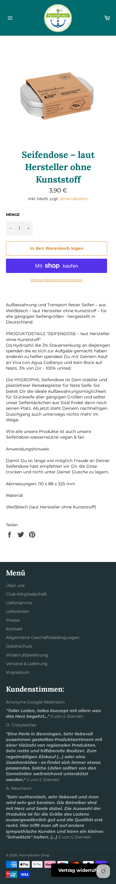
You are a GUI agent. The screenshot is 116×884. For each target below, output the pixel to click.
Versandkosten (73, 198)
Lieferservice (19, 602)
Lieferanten (17, 611)
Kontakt (14, 629)
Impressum (18, 672)
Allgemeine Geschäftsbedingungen (42, 637)
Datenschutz (19, 646)
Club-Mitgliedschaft (26, 594)
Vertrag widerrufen (80, 870)
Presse (13, 620)
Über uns (15, 585)
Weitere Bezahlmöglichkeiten (56, 280)
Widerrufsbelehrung (27, 655)
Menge (13, 214)
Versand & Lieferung (27, 663)
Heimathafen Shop (34, 855)
